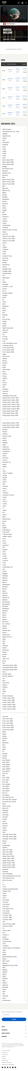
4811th (25, 112)
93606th (10, 87)
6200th (18, 112)
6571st (18, 87)
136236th (10, 78)
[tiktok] (15, 1067)
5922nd (18, 96)
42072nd (24, 78)
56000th (10, 112)
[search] (18, 2)
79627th (10, 97)
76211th (10, 69)
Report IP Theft (5, 1060)
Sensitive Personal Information (8, 1064)
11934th (17, 78)
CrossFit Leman (9, 39)
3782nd (18, 69)
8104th (18, 104)
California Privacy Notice (7, 1062)
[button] (26, 2)
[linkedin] (12, 1067)
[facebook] (2, 1067)
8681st (25, 104)
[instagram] (7, 1067)
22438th (24, 69)
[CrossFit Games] (4, 2)
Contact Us (4, 1058)
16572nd (24, 96)
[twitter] (5, 1067)
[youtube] (10, 1067)
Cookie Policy (4, 1054)
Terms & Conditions (6, 1050)
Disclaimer (4, 1056)
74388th (10, 105)
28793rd (24, 87)
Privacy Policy (4, 1052)
